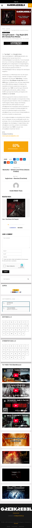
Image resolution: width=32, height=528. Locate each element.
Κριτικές (7, 32)
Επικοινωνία (16, 513)
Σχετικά (8, 526)
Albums (4, 32)
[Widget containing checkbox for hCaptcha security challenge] (13, 266)
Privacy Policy (14, 526)
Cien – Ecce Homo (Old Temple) (10, 219)
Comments (13, 227)
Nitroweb (16, 523)
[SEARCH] (28, 279)
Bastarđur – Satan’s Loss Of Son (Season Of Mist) (16, 170)
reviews (20, 227)
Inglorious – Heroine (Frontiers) (16, 178)
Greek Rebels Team (8, 38)
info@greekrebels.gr (19, 515)
